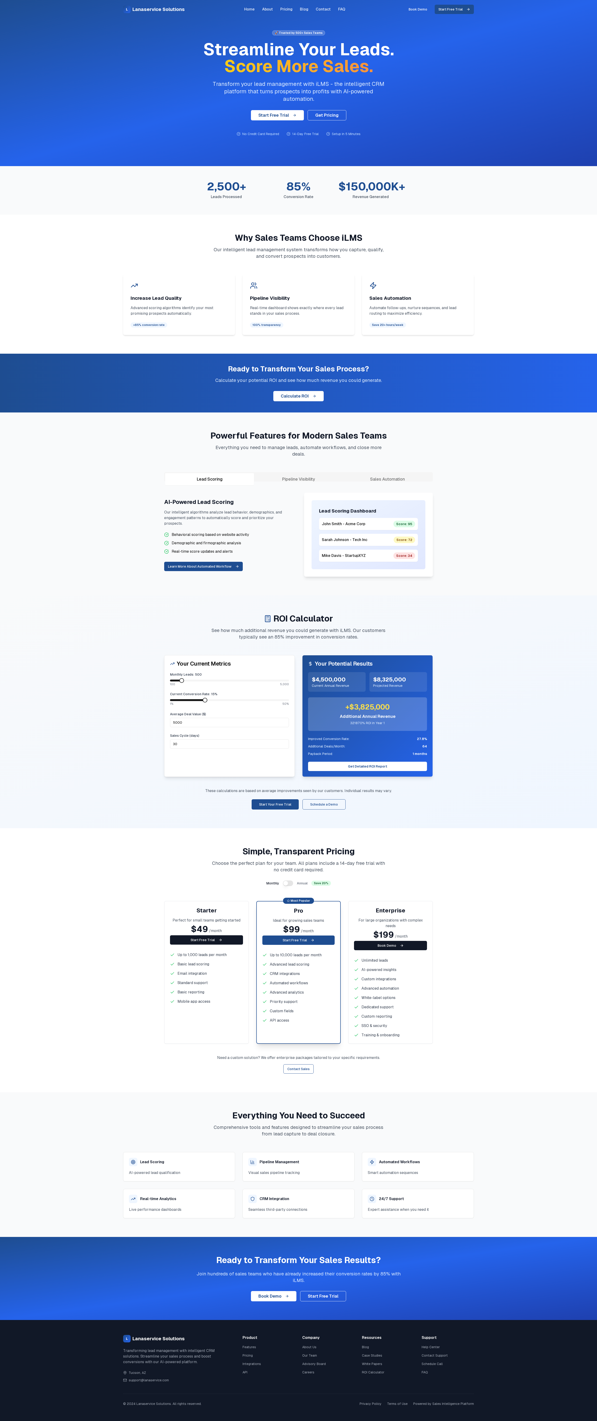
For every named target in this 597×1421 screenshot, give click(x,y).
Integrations (252, 1364)
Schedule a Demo (324, 804)
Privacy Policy (371, 1404)
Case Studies (372, 1355)
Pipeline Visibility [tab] (298, 479)
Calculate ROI (295, 396)
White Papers (372, 1364)
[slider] (181, 680)
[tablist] (298, 477)
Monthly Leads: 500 (186, 674)
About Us (309, 1347)
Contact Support (435, 1355)
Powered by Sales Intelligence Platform (443, 1404)
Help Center (431, 1347)
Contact (323, 9)
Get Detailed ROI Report (367, 766)
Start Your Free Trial (275, 804)
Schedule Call (432, 1364)
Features (249, 1347)
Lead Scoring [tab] (209, 479)
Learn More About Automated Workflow (200, 566)
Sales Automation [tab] (387, 479)
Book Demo (418, 9)
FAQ (341, 9)
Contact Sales (298, 1069)
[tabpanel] (298, 535)
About (267, 9)
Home (249, 9)
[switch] (288, 883)
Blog (304, 9)
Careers (308, 1372)
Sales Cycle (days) (184, 735)
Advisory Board (314, 1364)
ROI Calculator (373, 1372)
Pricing (286, 9)
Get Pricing (327, 115)
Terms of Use (397, 1404)
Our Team (309, 1355)
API (245, 1372)
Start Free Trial (450, 9)
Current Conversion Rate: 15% (193, 694)
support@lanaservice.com (149, 1380)
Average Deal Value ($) (188, 714)
